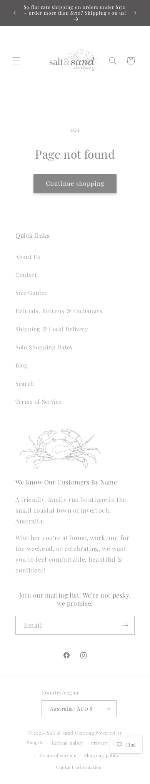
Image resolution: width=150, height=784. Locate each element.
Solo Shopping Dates (44, 347)
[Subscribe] (125, 625)
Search (24, 383)
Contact (26, 275)
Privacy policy (107, 743)
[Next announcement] (135, 13)
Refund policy (67, 743)
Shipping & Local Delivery (51, 329)
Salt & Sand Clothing (70, 733)
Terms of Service (38, 401)
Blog (21, 365)
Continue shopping (75, 183)
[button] (16, 60)
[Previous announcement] (14, 13)
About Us (27, 257)
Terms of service (58, 755)
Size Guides (31, 292)
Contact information (79, 767)
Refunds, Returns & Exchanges (59, 311)
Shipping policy (101, 755)
